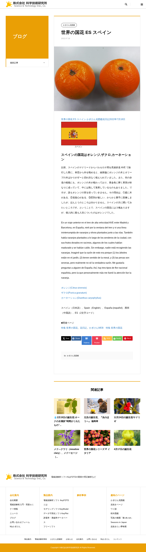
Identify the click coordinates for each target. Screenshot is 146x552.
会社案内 (79, 539)
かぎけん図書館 (56, 539)
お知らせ (69, 539)
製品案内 (27, 539)
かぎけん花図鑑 (69, 25)
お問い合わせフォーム (20, 522)
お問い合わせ (92, 539)
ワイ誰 (114, 509)
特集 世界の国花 (69, 328)
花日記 (83, 328)
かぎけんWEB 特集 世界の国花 (105, 328)
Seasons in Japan (119, 522)
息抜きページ (117, 504)
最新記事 (14, 63)
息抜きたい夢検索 (119, 526)
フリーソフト (49, 526)
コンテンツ (117, 539)
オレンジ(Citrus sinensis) (74, 288)
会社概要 (14, 500)
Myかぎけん (15, 526)
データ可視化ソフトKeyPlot (55, 513)
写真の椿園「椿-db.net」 (122, 518)
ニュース (14, 513)
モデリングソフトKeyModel (55, 509)
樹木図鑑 (115, 513)
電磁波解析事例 (41, 539)
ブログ (13, 518)
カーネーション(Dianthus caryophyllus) (81, 298)
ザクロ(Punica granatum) (74, 293)
